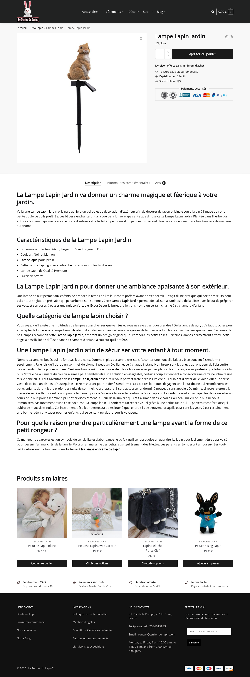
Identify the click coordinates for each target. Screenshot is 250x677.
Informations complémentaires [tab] (128, 183)
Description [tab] (93, 183)
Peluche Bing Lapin (208, 546)
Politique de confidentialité (90, 614)
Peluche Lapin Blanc (42, 546)
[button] (141, 38)
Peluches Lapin (42, 541)
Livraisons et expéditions (88, 646)
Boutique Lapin (26, 614)
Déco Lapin (36, 28)
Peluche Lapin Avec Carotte (97, 546)
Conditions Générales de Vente (92, 630)
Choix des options (97, 563)
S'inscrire (194, 642)
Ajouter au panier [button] (42, 563)
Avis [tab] (158, 183)
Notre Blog (24, 638)
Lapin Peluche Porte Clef (152, 548)
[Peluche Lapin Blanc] (42, 513)
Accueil (22, 28)
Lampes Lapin (54, 28)
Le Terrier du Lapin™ (41, 668)
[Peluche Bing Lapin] (208, 513)
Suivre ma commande (31, 622)
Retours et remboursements (90, 638)
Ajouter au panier (202, 54)
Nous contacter (26, 630)
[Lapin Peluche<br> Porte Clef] (153, 513)
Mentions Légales (84, 622)
